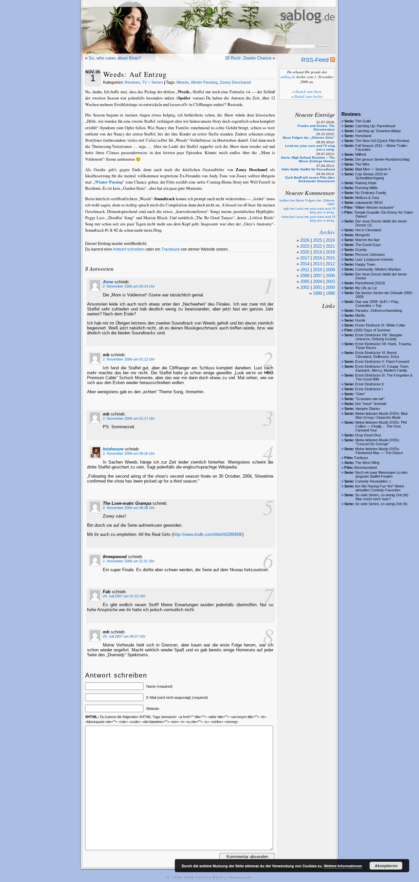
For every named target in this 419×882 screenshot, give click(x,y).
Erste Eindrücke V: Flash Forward (382, 361)
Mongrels (362, 235)
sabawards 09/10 (369, 202)
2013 (317, 263)
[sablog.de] (307, 29)
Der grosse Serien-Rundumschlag (382, 159)
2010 (317, 269)
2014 (304, 263)
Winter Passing (204, 82)
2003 (330, 281)
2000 (330, 287)
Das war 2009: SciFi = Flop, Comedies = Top (377, 304)
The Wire (362, 164)
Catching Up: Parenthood (375, 126)
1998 (330, 293)
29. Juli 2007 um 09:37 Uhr (124, 636)
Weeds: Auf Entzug (135, 74)
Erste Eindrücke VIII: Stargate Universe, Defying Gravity (378, 337)
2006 (330, 275)
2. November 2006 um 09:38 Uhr (129, 508)
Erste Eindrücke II (369, 384)
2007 (317, 275)
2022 (317, 246)
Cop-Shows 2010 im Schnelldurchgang (371, 176)
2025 (317, 240)
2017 (304, 258)
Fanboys (361, 458)
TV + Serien (152, 82)
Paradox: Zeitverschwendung (378, 310)
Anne (108, 281)
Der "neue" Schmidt (370, 404)
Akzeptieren (386, 866)
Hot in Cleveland (368, 230)
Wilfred (360, 154)
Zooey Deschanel (235, 82)
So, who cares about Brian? (115, 58)
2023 (304, 246)
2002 (304, 287)
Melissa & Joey (367, 198)
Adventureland (365, 467)
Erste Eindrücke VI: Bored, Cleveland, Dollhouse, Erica (377, 355)
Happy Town (365, 264)
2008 (304, 275)
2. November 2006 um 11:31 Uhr (129, 561)
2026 (304, 240)
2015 (330, 258)
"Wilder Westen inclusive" (374, 207)
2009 (330, 269)
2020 (304, 252)
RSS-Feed (315, 60)
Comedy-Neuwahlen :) (373, 481)
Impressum (240, 877)
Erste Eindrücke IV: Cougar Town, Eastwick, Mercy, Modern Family (382, 368)
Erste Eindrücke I (369, 389)
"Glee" (360, 394)
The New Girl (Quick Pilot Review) (382, 141)
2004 (317, 281)
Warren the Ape (367, 240)
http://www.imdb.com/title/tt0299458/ (207, 534)
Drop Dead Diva (368, 435)
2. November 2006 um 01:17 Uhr (129, 418)
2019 (317, 252)
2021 (330, 246)
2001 (317, 287)
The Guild (363, 121)
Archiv (327, 232)
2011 (305, 269)
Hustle (360, 320)
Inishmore (113, 449)
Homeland (363, 136)
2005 (304, 281)
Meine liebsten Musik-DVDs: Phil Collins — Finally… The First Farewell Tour (381, 426)
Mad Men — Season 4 (373, 169)
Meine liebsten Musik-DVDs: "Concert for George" (377, 442)
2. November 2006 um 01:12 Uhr (129, 359)
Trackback (170, 249)
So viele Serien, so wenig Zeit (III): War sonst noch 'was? (382, 497)
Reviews (132, 82)
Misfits (360, 315)
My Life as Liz (366, 288)
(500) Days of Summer (372, 330)
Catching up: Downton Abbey (378, 131)
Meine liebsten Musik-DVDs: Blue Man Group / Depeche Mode (381, 415)
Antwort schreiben (129, 249)
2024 (330, 240)
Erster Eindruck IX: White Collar (380, 325)
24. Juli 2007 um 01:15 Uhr (124, 596)
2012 (330, 263)
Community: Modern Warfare (378, 269)
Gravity (361, 250)
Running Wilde (366, 188)
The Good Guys (368, 245)
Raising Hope (365, 183)
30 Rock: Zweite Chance (248, 58)
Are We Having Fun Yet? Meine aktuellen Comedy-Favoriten (379, 488)
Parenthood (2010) (370, 283)
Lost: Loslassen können (374, 259)
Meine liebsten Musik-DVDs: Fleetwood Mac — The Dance (379, 451)
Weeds (182, 82)
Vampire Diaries (367, 409)
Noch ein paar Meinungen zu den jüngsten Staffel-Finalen (381, 474)
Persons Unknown (370, 254)
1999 (317, 293)
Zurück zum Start (308, 91)
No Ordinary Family (370, 193)
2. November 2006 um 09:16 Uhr (129, 453)
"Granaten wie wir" (370, 399)
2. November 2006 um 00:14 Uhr (129, 286)
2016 (317, 258)
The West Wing (367, 463)
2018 (330, 252)
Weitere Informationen (343, 865)
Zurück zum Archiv (308, 96)
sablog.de (288, 76)
